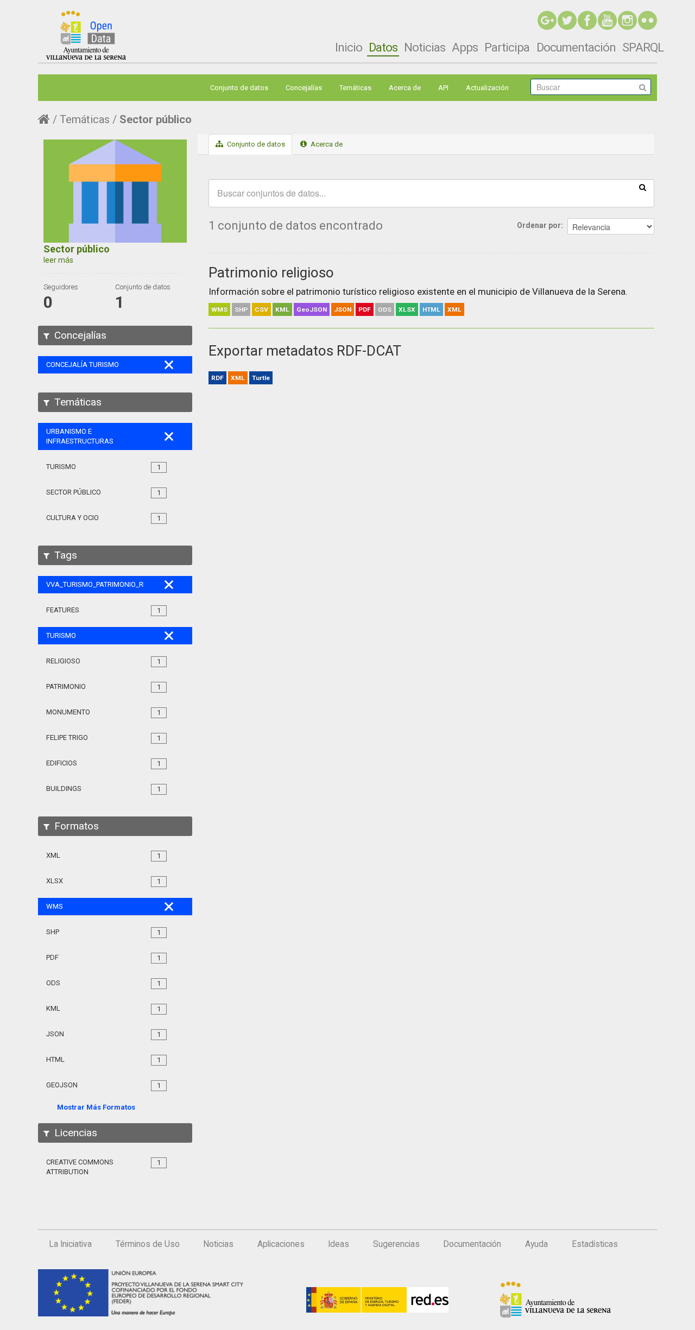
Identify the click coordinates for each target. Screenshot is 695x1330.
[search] (642, 187)
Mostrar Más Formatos (96, 1107)
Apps (465, 47)
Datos (383, 47)
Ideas (338, 1244)
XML (454, 309)
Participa (506, 47)
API (443, 88)
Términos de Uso (148, 1244)
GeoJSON (311, 309)
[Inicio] (86, 35)
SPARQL (643, 47)
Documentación (576, 47)
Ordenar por (539, 225)
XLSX (407, 309)
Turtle (261, 378)
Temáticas (355, 88)
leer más (58, 260)
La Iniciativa (70, 1244)
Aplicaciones (281, 1244)
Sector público (155, 119)
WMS (219, 309)
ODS (384, 309)
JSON (342, 309)
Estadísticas (595, 1244)
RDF (217, 378)
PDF (364, 309)
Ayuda (536, 1244)
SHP (241, 309)
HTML (431, 309)
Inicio (348, 47)
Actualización (487, 88)
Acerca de (405, 88)
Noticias (424, 47)
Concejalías (304, 88)
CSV (261, 309)
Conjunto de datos (239, 88)
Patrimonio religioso (271, 272)
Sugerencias (396, 1244)
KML (282, 309)
